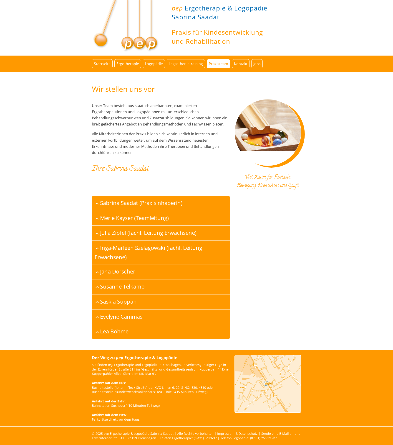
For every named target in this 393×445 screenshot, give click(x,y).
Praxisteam (218, 63)
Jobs (257, 63)
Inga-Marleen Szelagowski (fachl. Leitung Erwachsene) (148, 252)
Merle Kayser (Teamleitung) (134, 218)
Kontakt (240, 63)
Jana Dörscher (117, 271)
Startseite (102, 63)
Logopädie (154, 63)
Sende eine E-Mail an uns (280, 433)
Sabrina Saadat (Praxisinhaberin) (141, 203)
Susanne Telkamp (122, 286)
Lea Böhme (114, 331)
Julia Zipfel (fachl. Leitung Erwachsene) (148, 232)
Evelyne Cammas (121, 316)
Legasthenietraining (186, 63)
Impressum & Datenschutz (237, 433)
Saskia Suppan (118, 301)
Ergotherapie (127, 63)
